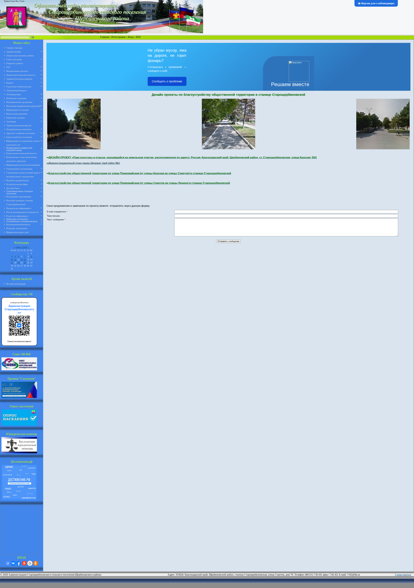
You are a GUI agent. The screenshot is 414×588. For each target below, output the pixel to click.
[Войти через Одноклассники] (35, 563)
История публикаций (15, 284)
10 (12, 259)
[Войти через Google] (30, 563)
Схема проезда (403, 574)
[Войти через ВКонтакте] (13, 563)
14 (25, 259)
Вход (130, 37)
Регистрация (118, 37)
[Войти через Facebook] (18, 563)
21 (25, 263)
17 (12, 263)
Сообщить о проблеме (167, 81)
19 (18, 263)
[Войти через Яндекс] (24, 563)
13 (22, 259)
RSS (138, 37)
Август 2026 (21, 247)
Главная (104, 37)
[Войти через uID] (7, 563)
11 (15, 259)
